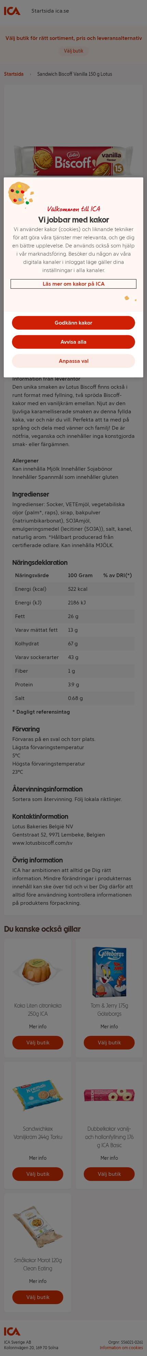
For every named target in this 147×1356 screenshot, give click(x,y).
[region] (74, 277)
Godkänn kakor (73, 322)
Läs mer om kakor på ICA (74, 284)
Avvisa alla (73, 342)
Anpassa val (74, 361)
